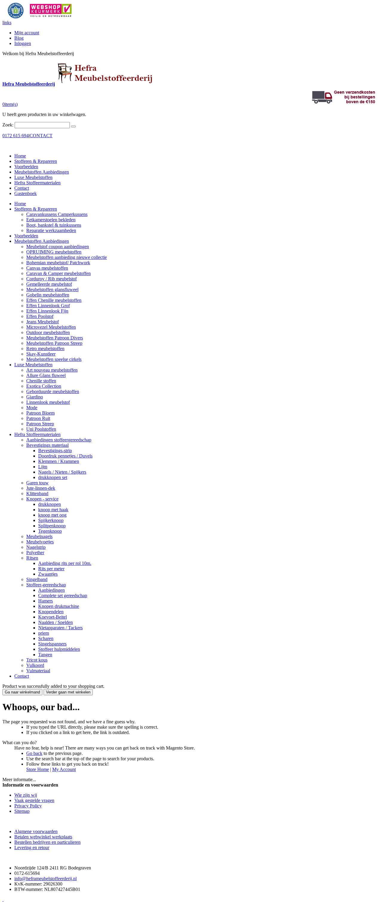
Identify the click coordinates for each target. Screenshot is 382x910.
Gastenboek (25, 193)
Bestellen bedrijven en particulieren (47, 842)
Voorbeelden (26, 166)
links (6, 22)
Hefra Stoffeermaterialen (37, 182)
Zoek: (7, 124)
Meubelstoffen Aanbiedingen (41, 171)
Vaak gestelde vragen (34, 800)
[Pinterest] (3, 899)
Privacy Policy (28, 805)
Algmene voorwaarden (36, 831)
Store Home (37, 769)
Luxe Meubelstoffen (33, 177)
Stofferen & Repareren (35, 161)
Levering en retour (31, 847)
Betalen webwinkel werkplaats (43, 836)
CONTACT (41, 135)
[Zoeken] (73, 126)
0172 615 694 (15, 135)
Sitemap (22, 811)
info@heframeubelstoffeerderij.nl (45, 878)
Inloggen (22, 43)
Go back (34, 753)
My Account (64, 769)
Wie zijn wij (25, 795)
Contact (21, 188)
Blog (19, 38)
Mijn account (26, 32)
